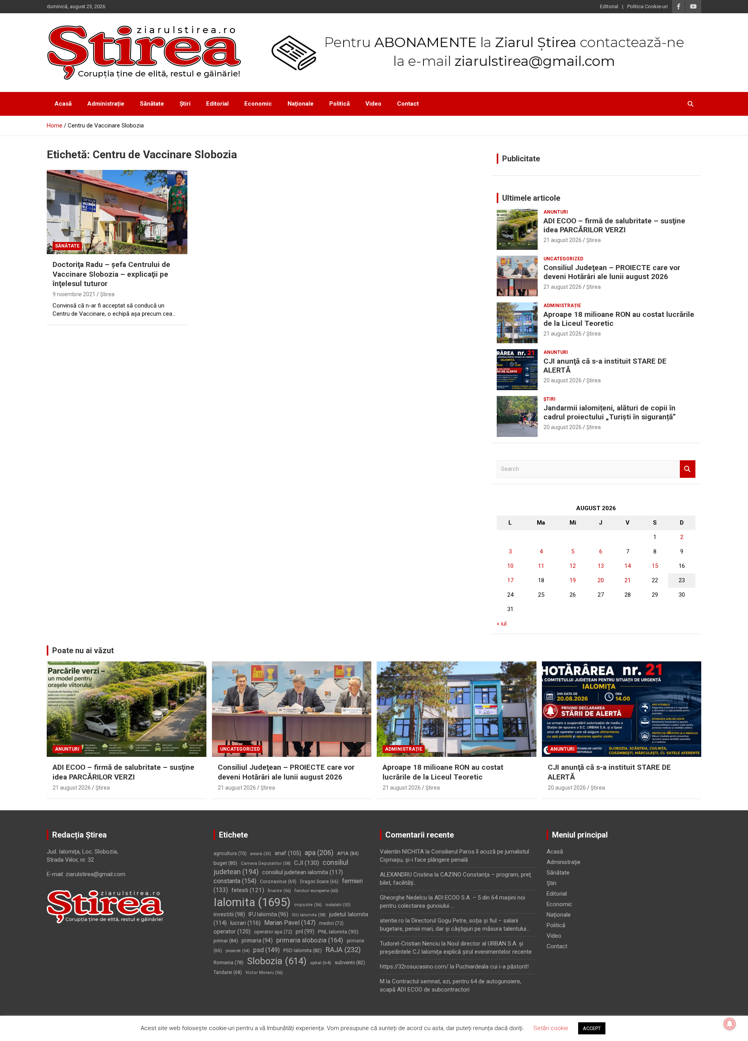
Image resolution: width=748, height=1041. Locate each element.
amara (260, 853)
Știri (185, 103)
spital (320, 962)
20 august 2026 (562, 380)
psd (266, 950)
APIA (348, 853)
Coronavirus (278, 881)
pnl (305, 931)
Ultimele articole (531, 198)
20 (601, 580)
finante (279, 890)
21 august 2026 (562, 240)
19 (573, 580)
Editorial (609, 6)
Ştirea (107, 294)
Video (373, 103)
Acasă (63, 103)
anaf (288, 853)
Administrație (105, 103)
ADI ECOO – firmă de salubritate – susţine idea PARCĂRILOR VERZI (614, 225)
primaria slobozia (309, 940)
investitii (229, 914)
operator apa (273, 932)
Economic (258, 103)
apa (319, 852)
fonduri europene (316, 890)
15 (655, 565)
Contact (408, 103)
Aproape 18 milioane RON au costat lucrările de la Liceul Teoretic (618, 319)
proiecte (238, 950)
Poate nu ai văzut (83, 650)
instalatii (338, 904)
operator (232, 931)
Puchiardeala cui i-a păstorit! (492, 966)
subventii (350, 962)
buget (225, 863)
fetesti (247, 890)
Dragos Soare (319, 881)
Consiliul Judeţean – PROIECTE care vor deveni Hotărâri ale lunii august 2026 (611, 272)
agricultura (230, 853)
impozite (308, 904)
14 (628, 565)
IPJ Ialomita (268, 914)
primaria (257, 940)
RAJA (343, 950)
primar (225, 941)
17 (510, 580)
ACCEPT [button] (592, 1028)
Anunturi (555, 212)
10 (510, 565)
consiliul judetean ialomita (302, 872)
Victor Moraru (264, 972)
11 (541, 565)
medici (331, 923)
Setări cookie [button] (550, 1028)
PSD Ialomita (302, 950)
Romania (228, 962)
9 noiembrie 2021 (74, 294)
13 (601, 565)
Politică (339, 103)
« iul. (502, 623)
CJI (306, 862)
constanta (234, 881)
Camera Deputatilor (266, 863)
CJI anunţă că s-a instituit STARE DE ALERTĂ (605, 366)
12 (573, 565)
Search (687, 469)
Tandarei (227, 972)
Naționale (301, 103)
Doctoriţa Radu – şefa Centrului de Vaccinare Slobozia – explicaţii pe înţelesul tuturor (111, 274)
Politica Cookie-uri (647, 6)
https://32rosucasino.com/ (414, 966)
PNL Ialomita (338, 931)
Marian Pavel (290, 922)
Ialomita (252, 902)
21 (628, 580)
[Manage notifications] (729, 1024)
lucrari (245, 922)
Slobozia (277, 961)
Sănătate (152, 103)
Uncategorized (563, 259)
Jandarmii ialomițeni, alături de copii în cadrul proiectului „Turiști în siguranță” (609, 412)
